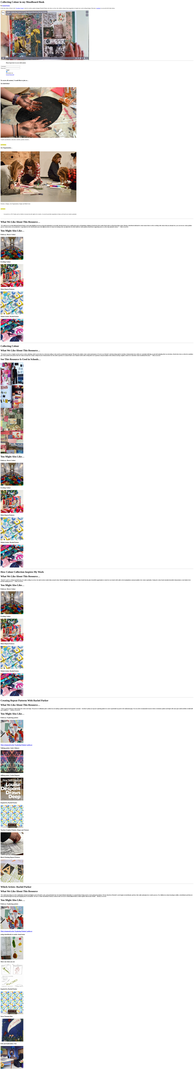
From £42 (3, 209)
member (98, 8)
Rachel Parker (6, 5)
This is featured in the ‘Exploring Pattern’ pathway (16, 745)
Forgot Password (10, 74)
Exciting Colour (20, 8)
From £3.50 (3, 144)
